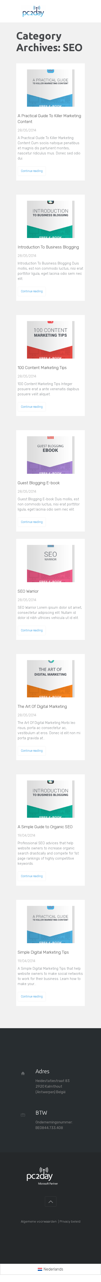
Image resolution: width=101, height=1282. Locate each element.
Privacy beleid (70, 1221)
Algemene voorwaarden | (40, 1221)
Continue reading (32, 171)
